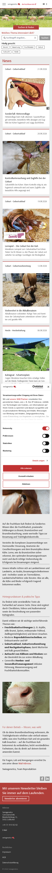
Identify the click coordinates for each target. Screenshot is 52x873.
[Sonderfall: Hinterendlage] (26, 93)
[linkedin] (47, 779)
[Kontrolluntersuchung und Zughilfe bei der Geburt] (26, 157)
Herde (16, 52)
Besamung (16, 47)
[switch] (45, 436)
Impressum (6, 852)
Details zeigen (39, 461)
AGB (4, 857)
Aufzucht (6, 52)
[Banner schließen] (48, 387)
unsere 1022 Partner (19, 399)
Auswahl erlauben (26, 476)
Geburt (40, 47)
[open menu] (4, 4)
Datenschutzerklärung (10, 863)
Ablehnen (26, 484)
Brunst (5, 47)
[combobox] (20, 37)
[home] (14, 4)
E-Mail (4, 830)
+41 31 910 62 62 (10, 825)
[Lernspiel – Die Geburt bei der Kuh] (26, 225)
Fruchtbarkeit (28, 47)
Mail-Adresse (25, 763)
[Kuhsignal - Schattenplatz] (26, 354)
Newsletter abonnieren (16, 798)
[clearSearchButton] (35, 38)
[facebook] (42, 779)
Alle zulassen (26, 468)
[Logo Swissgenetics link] (11, 838)
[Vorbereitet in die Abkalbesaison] (26, 290)
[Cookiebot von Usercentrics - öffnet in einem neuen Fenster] (32, 386)
